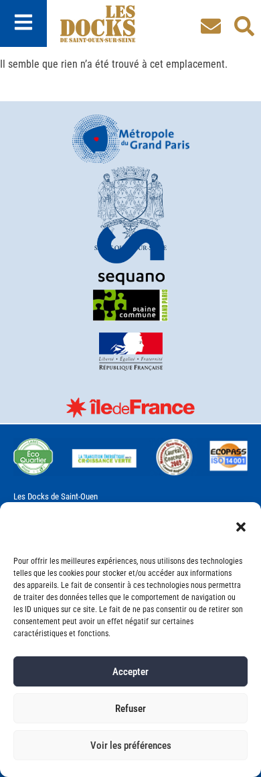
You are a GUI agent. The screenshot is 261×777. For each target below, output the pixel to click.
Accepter (130, 672)
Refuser (130, 709)
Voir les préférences (130, 745)
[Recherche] (244, 26)
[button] (241, 527)
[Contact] (211, 26)
